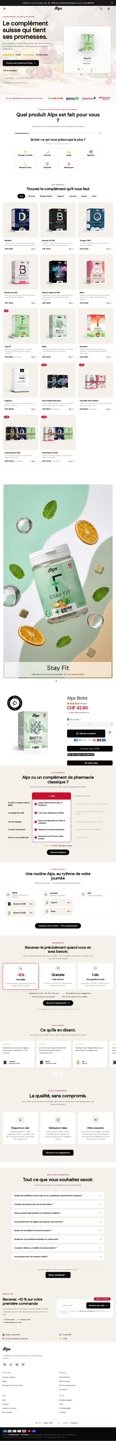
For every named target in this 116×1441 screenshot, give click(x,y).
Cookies (62, 1412)
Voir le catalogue (10, 70)
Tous (21, 196)
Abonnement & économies (12, 1385)
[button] (110, 8)
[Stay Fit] (58, 581)
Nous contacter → (58, 1275)
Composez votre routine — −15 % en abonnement (58, 926)
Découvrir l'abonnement (56, 1003)
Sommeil (31, 196)
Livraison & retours (9, 1408)
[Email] (23, 1364)
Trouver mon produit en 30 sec (19, 63)
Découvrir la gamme (58, 852)
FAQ (3, 1400)
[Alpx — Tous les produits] (6, 1349)
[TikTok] (10, 1364)
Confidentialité (65, 1408)
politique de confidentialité (87, 1311)
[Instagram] (4, 1364)
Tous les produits (8, 1377)
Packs (94, 196)
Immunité (72, 196)
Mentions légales (65, 1400)
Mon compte (7, 1412)
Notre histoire (64, 1377)
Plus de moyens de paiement (81, 754)
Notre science (64, 1381)
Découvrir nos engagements (58, 1153)
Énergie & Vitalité (46, 196)
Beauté (84, 196)
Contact (5, 1404)
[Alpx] (58, 9)
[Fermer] (112, 3)
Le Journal (63, 1390)
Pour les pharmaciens (67, 1385)
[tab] (78, 69)
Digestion (60, 196)
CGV (61, 1404)
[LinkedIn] (16, 1364)
